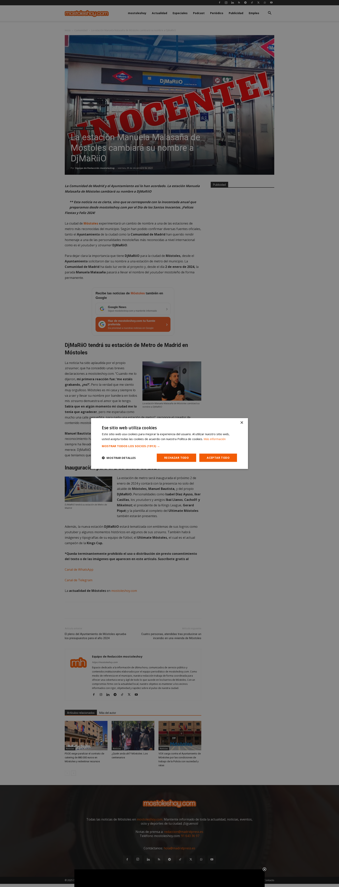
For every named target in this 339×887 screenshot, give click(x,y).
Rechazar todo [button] (176, 457)
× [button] (241, 422)
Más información (215, 439)
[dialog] (169, 443)
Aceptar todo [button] (218, 457)
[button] (169, 446)
